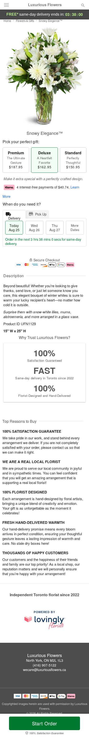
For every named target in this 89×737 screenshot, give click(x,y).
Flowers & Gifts (25, 21)
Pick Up (41, 214)
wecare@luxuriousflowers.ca (44, 669)
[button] (79, 726)
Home (7, 21)
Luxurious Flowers (45, 5)
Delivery (14, 217)
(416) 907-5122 (44, 665)
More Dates (74, 227)
